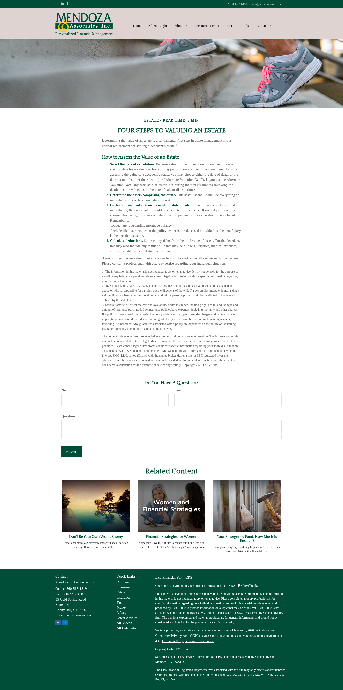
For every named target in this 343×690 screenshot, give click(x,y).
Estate (121, 592)
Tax (119, 602)
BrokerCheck (247, 586)
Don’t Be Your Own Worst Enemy (96, 537)
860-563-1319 (240, 4)
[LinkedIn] (62, 4)
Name (65, 390)
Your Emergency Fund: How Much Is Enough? (247, 539)
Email (179, 390)
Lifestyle (123, 613)
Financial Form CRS (177, 577)
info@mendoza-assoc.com (267, 4)
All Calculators (127, 628)
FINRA (172, 662)
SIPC (182, 662)
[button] (158, 26)
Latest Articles (127, 618)
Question (68, 416)
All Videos (124, 623)
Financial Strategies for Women (171, 537)
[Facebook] (67, 4)
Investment (124, 587)
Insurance (123, 597)
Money (122, 607)
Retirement (124, 582)
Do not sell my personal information (188, 641)
